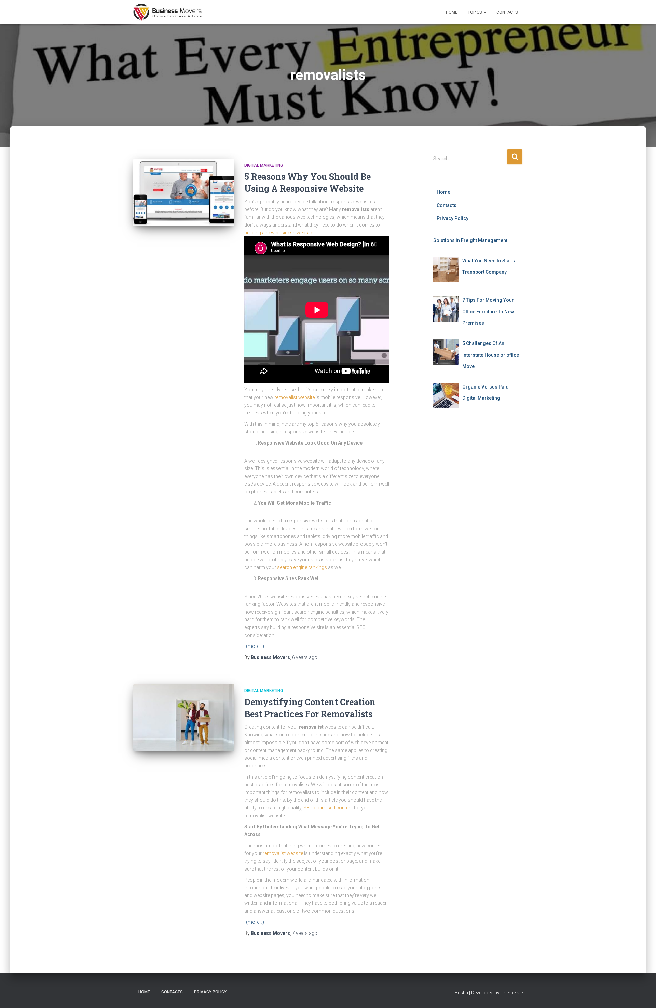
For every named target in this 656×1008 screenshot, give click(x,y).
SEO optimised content (328, 808)
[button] (484, 12)
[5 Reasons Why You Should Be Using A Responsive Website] (183, 192)
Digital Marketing (263, 165)
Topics (475, 12)
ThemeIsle (512, 992)
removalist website (294, 397)
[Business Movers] (167, 12)
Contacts (507, 12)
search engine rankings (302, 567)
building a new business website (278, 232)
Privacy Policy (452, 218)
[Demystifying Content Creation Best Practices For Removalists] (183, 717)
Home (451, 12)
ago (304, 657)
